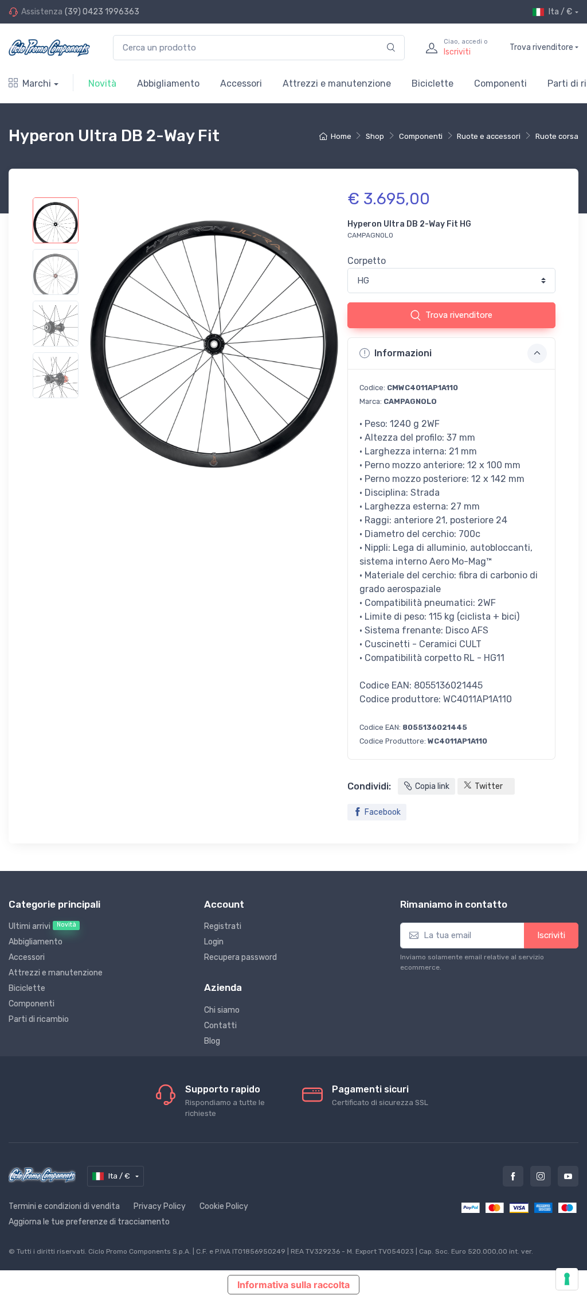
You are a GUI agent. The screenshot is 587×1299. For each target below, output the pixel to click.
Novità (102, 83)
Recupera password (240, 957)
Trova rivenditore (541, 47)
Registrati (222, 926)
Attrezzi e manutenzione (337, 83)
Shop (375, 136)
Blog (212, 1041)
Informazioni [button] (403, 353)
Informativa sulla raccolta (293, 1284)
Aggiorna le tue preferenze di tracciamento (89, 1222)
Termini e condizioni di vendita (64, 1206)
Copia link (432, 786)
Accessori (241, 83)
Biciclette (432, 83)
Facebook (383, 812)
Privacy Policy (160, 1206)
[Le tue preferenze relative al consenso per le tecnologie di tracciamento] (567, 1279)
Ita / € (560, 12)
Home (341, 136)
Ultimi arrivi (42, 926)
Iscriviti (551, 935)
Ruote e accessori (489, 136)
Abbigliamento (168, 83)
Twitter (489, 786)
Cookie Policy (223, 1206)
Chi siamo (222, 1010)
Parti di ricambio (39, 1019)
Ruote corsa (556, 136)
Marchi (36, 83)
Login (214, 942)
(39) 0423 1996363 (102, 12)
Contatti (220, 1025)
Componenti (500, 83)
